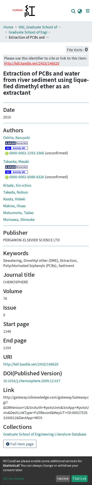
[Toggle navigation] (87, 11)
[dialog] (46, 471)
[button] (79, 10)
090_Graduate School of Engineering (40, 26)
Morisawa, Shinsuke (19, 219)
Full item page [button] (21, 443)
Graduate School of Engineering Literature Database (30, 32)
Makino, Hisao (14, 205)
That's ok (79, 478)
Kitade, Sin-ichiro (17, 185)
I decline (63, 478)
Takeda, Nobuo (15, 192)
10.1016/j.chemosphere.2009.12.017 (31, 380)
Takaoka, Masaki (16, 161)
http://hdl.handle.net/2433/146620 (30, 364)
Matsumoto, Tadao (18, 212)
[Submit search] (73, 11)
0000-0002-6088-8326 (27, 176)
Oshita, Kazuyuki (16, 137)
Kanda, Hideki (14, 198)
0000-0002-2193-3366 (27, 152)
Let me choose (13, 478)
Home (8, 26)
